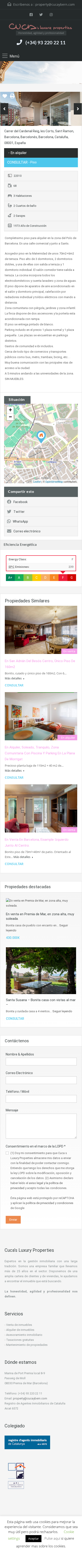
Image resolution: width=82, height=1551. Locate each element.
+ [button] (10, 410)
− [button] (10, 417)
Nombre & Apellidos (20, 1054)
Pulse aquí (52, 1538)
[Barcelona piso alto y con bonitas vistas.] (41, 437)
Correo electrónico (27, 531)
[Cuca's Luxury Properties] (41, 27)
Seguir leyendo (62, 1011)
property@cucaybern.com (55, 4)
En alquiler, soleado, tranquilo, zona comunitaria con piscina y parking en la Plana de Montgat (40, 753)
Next (78, 109)
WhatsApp (20, 521)
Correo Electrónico (19, 1073)
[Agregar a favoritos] (5, 98)
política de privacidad (40, 1203)
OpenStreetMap (54, 481)
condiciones (65, 1203)
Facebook (20, 502)
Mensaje (12, 1110)
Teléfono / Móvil (17, 1091)
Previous (4, 109)
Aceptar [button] (33, 1538)
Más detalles (13, 678)
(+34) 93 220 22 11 (46, 42)
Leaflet (37, 481)
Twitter (19, 512)
